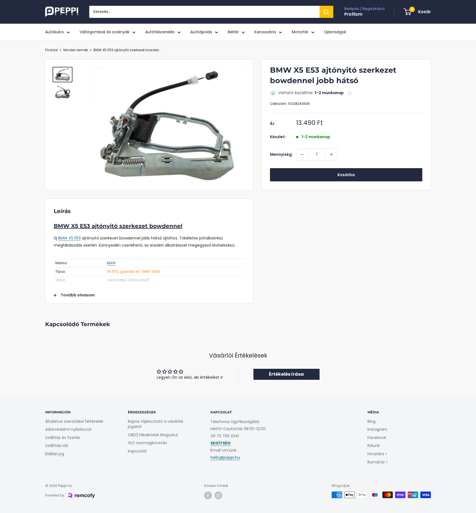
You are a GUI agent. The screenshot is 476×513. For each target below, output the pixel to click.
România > (377, 462)
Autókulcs (54, 32)
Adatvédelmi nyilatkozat (68, 429)
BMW (111, 263)
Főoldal (51, 50)
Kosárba (346, 175)
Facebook (376, 437)
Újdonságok (335, 32)
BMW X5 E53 (69, 238)
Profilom (353, 14)
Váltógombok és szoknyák (104, 32)
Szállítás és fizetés (62, 437)
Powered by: (55, 495)
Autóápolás (201, 32)
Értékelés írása (286, 374)
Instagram (377, 429)
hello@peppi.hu (225, 457)
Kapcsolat (137, 451)
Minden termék (75, 50)
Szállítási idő (56, 445)
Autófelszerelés (160, 32)
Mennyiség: (281, 154)
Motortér (300, 32)
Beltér (233, 32)
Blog (371, 421)
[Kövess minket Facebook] (208, 495)
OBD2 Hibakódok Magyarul (153, 435)
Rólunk (373, 445)
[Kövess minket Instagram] (218, 495)
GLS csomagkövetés (147, 443)
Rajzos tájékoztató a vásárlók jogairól (155, 424)
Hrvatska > (377, 454)
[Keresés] (326, 12)
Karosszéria (265, 32)
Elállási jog (54, 454)
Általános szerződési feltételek (74, 421)
